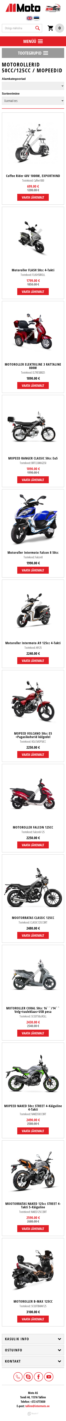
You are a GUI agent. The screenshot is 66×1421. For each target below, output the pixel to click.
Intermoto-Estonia (28, 1376)
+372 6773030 (17, 1376)
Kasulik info (17, 1339)
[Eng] (29, 18)
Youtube (48, 1376)
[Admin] (1, 1)
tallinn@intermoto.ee (37, 1406)
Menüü (29, 41)
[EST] (36, 18)
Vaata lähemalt (33, 197)
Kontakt (13, 1361)
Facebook (38, 1376)
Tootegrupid (29, 53)
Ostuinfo (13, 1350)
